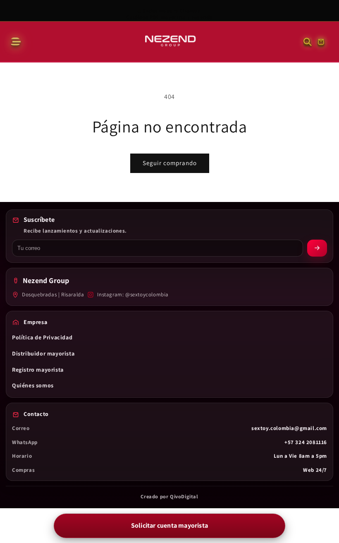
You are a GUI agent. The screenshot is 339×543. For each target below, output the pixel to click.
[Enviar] (317, 248)
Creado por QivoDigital (169, 496)
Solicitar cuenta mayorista (169, 525)
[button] (14, 41)
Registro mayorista (38, 369)
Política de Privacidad (42, 337)
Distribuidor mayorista (43, 353)
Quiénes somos (33, 385)
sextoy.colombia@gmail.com (289, 428)
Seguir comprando (170, 163)
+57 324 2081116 (305, 442)
